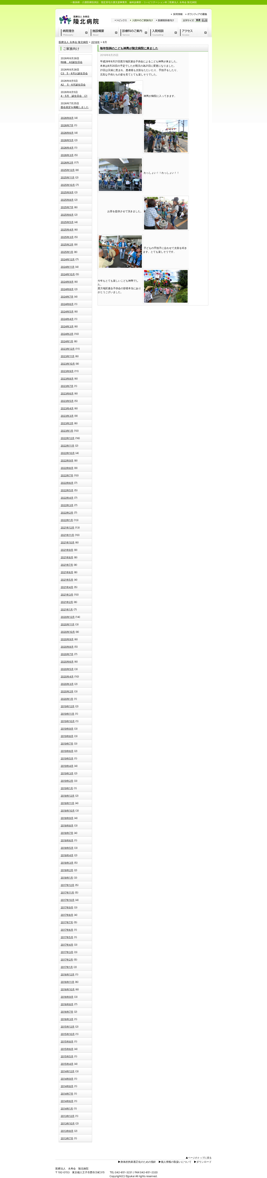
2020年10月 (68, 631)
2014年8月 (67, 1086)
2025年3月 (67, 237)
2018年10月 (68, 810)
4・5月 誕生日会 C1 (74, 95)
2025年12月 (68, 170)
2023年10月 (68, 363)
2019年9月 (67, 728)
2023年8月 (67, 378)
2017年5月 (67, 937)
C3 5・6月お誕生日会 (74, 73)
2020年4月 (67, 676)
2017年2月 (67, 959)
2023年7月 (67, 386)
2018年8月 (67, 825)
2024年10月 (68, 274)
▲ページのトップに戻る (199, 1157)
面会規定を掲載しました (75, 107)
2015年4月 (67, 1063)
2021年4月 (67, 587)
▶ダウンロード (203, 1161)
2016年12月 (67, 974)
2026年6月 (67, 132)
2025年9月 (67, 192)
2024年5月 (67, 311)
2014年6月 (67, 1101)
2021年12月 (67, 527)
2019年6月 (67, 751)
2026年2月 (67, 162)
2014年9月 (67, 1078)
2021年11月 (67, 534)
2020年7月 (67, 654)
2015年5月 (67, 1056)
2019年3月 (67, 773)
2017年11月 (67, 892)
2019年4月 (67, 765)
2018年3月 (67, 862)
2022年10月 (68, 453)
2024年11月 (67, 266)
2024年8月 (67, 289)
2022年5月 (67, 490)
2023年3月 (67, 415)
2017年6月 (67, 929)
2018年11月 (67, 803)
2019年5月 (67, 758)
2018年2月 (67, 870)
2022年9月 (67, 460)
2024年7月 (67, 296)
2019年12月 (67, 706)
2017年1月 (67, 967)
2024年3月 (67, 326)
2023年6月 (67, 393)
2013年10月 (68, 1123)
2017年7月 (67, 922)
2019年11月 (67, 713)
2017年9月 (67, 907)
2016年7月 (67, 1011)
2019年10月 (68, 721)
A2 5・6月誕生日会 (73, 84)
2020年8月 (67, 646)
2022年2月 (67, 512)
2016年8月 (67, 1004)
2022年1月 (67, 520)
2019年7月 (67, 743)
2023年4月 (67, 408)
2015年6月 (67, 1048)
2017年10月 (67, 899)
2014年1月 (67, 1108)
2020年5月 (67, 669)
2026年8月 (67, 117)
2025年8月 (67, 199)
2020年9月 (67, 639)
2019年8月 (67, 736)
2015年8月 (67, 1041)
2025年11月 (67, 177)
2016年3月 (67, 1019)
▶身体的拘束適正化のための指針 (137, 1161)
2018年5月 (67, 847)
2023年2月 (67, 423)
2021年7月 (67, 564)
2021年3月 (67, 594)
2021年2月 (67, 602)
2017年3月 (67, 952)
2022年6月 (67, 482)
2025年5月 (67, 222)
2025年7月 (67, 207)
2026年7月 (67, 125)
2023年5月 (67, 400)
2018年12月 (67, 795)
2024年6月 (67, 304)
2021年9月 (67, 549)
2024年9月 (67, 281)
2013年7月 (67, 1138)
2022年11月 (67, 445)
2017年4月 (67, 944)
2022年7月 (67, 475)
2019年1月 (67, 788)
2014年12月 (67, 1071)
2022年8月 (67, 467)
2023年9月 (67, 371)
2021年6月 (67, 572)
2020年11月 (67, 624)
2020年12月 (68, 616)
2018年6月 (67, 840)
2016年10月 (68, 989)
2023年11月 (67, 356)
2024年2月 (67, 333)
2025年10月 (68, 184)
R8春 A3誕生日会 (71, 62)
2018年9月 (67, 818)
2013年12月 (67, 1116)
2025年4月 (67, 229)
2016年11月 (67, 981)
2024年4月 (67, 318)
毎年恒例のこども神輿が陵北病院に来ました (129, 48)
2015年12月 (67, 1026)
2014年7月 (67, 1093)
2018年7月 (67, 832)
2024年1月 (67, 341)
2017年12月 (67, 885)
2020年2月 (67, 691)
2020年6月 (67, 661)
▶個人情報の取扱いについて (175, 1161)
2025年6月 (67, 214)
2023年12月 (68, 348)
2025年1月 (67, 251)
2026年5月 (67, 140)
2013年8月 (67, 1130)
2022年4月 (67, 497)
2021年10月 (67, 542)
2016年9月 (67, 996)
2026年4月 (67, 147)
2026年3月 (67, 155)
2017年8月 (67, 914)
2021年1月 (67, 609)
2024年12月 (68, 259)
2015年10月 (68, 1034)
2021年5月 (67, 579)
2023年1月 (67, 430)
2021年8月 (67, 557)
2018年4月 (67, 855)
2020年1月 (67, 698)
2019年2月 (67, 780)
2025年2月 (67, 244)
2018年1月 (67, 877)
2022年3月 (67, 505)
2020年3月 (67, 683)
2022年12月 (67, 438)
